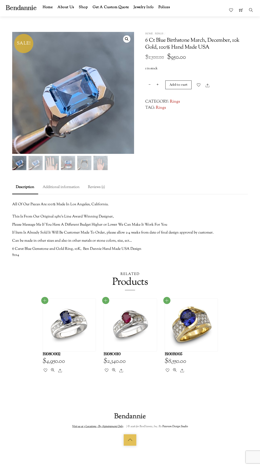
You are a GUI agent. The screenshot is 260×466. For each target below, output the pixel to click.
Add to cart (178, 85)
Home (48, 7)
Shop (83, 7)
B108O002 (52, 354)
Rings (159, 34)
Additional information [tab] (61, 187)
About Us (65, 7)
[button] (126, 39)
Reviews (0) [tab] (96, 187)
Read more (45, 300)
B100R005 (173, 354)
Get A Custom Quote (111, 7)
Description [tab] (25, 187)
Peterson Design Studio (175, 426)
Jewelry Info (144, 7)
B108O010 (112, 354)
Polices (164, 7)
